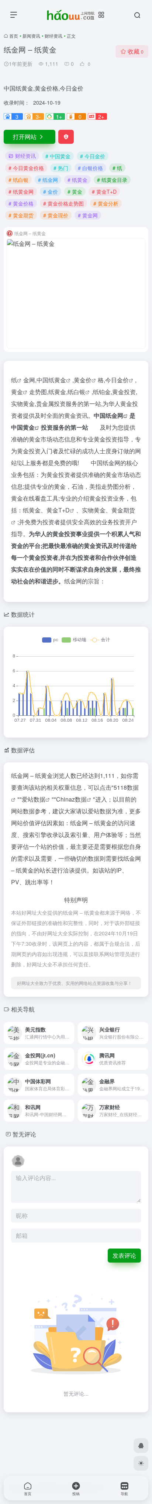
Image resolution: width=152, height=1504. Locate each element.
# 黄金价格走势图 (63, 203)
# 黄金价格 (21, 203)
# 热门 (60, 168)
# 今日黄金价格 (26, 168)
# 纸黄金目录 (112, 179)
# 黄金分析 (105, 203)
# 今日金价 (92, 156)
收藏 (136, 51)
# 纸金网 (48, 179)
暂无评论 (24, 1134)
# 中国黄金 (57, 156)
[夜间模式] (141, 1463)
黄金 (17, 391)
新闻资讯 (31, 36)
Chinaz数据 (71, 799)
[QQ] (141, 1445)
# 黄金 (75, 191)
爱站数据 (33, 799)
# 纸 (117, 168)
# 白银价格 (90, 168)
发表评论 (124, 1255)
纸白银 (76, 391)
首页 (13, 36)
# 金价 (50, 191)
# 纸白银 (18, 179)
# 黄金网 (88, 215)
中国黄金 (23, 427)
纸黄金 (57, 380)
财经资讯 (53, 36)
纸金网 (114, 415)
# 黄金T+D (104, 191)
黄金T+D (58, 510)
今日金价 (117, 380)
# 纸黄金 (77, 179)
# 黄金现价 (55, 215)
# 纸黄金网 (21, 191)
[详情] (68, 1028)
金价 (85, 380)
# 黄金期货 (21, 215)
